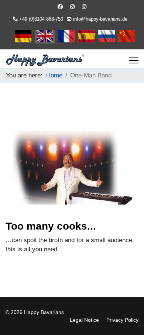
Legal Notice (84, 320)
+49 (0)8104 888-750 (41, 19)
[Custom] (84, 7)
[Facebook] (60, 7)
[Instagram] (72, 7)
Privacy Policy (122, 320)
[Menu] (133, 60)
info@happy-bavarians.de (100, 19)
